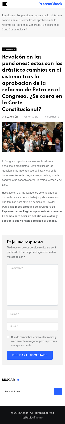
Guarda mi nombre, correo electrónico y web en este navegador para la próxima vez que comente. (34, 341)
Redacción (11, 117)
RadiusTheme (33, 417)
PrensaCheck (50, 4)
